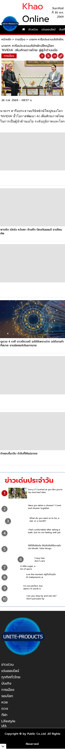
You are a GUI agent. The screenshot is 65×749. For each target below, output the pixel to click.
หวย (4, 702)
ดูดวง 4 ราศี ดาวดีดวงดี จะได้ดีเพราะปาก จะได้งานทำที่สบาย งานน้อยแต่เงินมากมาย (32, 343)
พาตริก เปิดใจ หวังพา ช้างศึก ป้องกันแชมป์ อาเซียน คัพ (31, 232)
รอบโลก (7, 696)
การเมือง (20, 39)
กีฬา (4, 714)
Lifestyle (8, 721)
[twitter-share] (48, 56)
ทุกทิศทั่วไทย (10, 677)
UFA (4, 726)
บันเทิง (6, 683)
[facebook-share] (42, 56)
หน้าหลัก (6, 39)
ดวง (4, 708)
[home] (23, 29)
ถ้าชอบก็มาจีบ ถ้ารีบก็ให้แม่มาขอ (18, 453)
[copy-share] (61, 56)
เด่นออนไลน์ (48, 29)
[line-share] (54, 56)
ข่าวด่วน (33, 29)
